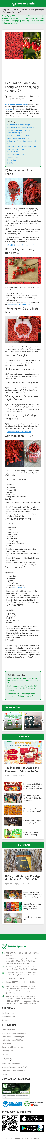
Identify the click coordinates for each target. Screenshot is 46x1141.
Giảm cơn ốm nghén (14, 133)
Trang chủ (6, 10)
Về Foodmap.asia (8, 1030)
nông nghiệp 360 (8, 16)
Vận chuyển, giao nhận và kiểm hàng (15, 1067)
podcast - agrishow (10, 18)
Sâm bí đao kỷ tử (13, 157)
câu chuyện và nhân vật (34, 16)
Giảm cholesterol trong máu (18, 138)
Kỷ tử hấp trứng (13, 160)
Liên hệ (4, 1074)
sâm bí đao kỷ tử (18, 587)
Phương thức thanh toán (11, 1064)
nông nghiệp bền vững (20, 21)
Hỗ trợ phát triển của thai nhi (18, 135)
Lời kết (10, 163)
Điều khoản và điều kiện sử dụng (14, 1033)
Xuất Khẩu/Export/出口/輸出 (13, 1040)
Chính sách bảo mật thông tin (13, 1037)
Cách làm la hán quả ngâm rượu (18, 304)
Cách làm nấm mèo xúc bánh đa (19, 432)
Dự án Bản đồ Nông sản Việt (12, 1047)
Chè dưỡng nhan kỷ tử (15, 154)
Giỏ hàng (5, 1020)
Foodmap (18, 1138)
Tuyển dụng (6, 1044)
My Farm (5, 1054)
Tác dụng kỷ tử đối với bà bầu (18, 130)
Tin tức (15, 10)
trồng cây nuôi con (10, 23)
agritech (5, 21)
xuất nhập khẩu (38, 21)
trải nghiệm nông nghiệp (34, 18)
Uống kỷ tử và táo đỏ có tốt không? (20, 245)
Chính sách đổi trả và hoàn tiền (13, 1071)
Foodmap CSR (7, 1051)
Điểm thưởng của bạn (10, 1016)
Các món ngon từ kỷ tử (16, 149)
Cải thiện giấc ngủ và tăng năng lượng (21, 146)
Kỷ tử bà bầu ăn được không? (18, 125)
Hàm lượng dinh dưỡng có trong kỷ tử (21, 127)
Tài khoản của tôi (8, 1013)
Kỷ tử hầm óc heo (14, 151)
